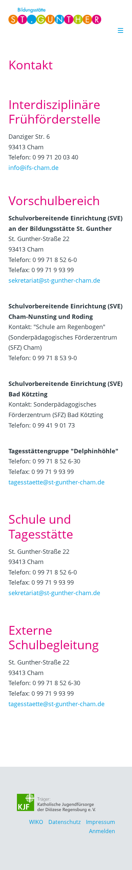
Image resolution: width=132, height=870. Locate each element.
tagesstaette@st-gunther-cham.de (56, 482)
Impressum (100, 822)
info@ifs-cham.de (33, 168)
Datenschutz (64, 822)
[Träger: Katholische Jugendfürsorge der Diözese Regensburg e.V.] (56, 803)
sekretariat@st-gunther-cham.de (54, 280)
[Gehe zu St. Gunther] (63, 16)
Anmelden (102, 831)
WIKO (36, 822)
